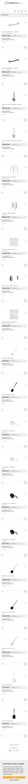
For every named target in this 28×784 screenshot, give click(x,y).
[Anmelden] (18, 11)
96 (17, 750)
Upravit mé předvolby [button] (14, 780)
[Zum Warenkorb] (25, 11)
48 (13, 750)
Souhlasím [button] (14, 777)
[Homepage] (14, 3)
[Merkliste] (22, 11)
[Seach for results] (25, 8)
